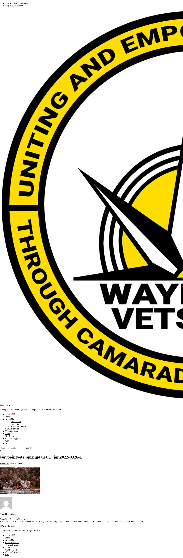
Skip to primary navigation (16, 3)
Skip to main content (14, 6)
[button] (6, 443)
